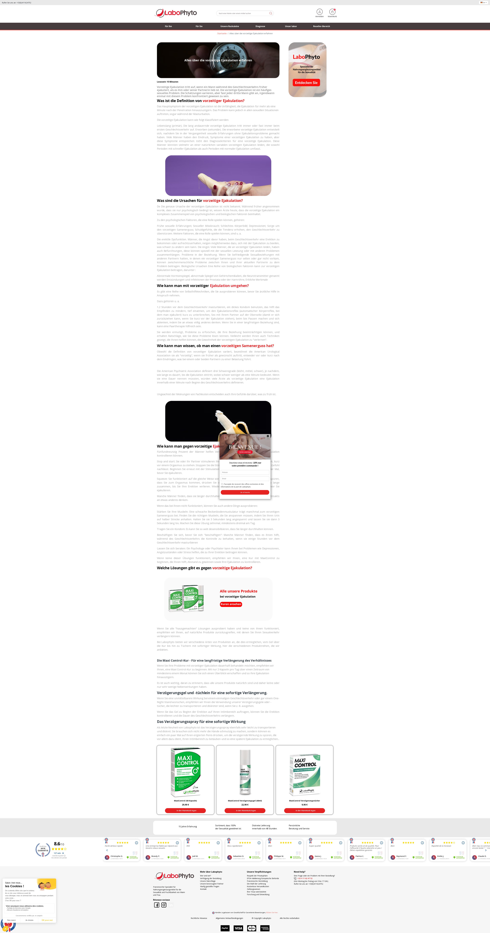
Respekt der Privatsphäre (257, 875)
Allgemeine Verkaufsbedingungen (229, 918)
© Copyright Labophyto (261, 918)
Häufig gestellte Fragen (209, 886)
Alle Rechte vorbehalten (289, 918)
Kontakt (203, 889)
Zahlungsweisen (253, 889)
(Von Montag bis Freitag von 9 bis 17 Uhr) (311, 881)
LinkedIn (171, 904)
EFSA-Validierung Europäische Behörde (263, 878)
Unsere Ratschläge (208, 881)
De (484, 2)
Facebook (156, 904)
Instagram (163, 904)
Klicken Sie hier (272, 912)
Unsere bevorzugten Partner (211, 883)
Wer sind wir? (205, 875)
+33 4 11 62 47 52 (304, 878)
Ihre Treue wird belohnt (256, 892)
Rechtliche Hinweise (199, 918)
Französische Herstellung (257, 881)
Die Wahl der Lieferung (256, 883)
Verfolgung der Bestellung (210, 878)
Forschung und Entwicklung (258, 894)
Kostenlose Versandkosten (258, 886)
